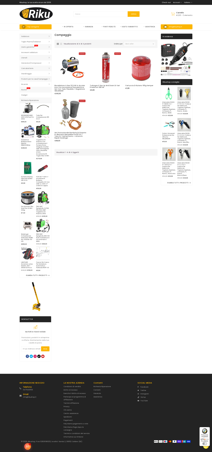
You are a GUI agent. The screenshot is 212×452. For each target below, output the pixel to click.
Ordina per (118, 44)
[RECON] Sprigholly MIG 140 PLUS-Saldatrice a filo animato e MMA (43, 237)
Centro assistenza (71, 413)
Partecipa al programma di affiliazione (75, 398)
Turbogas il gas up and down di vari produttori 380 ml (105, 86)
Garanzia (97, 393)
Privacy (67, 406)
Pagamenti (68, 420)
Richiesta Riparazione (102, 386)
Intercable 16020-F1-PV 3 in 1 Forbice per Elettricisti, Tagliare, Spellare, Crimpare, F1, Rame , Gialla (184, 106)
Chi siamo (68, 410)
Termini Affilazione (71, 403)
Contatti (97, 390)
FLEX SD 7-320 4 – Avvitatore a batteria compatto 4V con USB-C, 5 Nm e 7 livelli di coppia (43, 181)
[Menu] (208, 428)
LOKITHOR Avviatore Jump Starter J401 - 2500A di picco (27, 264)
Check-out (166, 2)
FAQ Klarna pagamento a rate (76, 424)
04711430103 (28, 390)
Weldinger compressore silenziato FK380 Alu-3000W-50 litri (27, 237)
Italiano (187, 2)
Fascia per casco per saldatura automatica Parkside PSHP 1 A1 (42, 264)
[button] (36, 26)
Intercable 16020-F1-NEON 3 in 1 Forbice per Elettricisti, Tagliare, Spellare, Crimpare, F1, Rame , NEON (168, 107)
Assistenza (98, 397)
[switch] (205, 443)
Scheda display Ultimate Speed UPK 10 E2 (27, 178)
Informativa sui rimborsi (73, 437)
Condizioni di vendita (72, 386)
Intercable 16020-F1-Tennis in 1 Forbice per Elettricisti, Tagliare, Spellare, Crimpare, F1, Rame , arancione (168, 168)
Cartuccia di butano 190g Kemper (139, 85)
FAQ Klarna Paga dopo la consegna (74, 428)
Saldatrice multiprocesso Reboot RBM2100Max (26, 142)
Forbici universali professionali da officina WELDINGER (168, 136)
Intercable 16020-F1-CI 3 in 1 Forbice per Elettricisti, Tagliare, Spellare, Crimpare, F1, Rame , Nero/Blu (184, 138)
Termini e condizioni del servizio (77, 433)
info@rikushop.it (29, 397)
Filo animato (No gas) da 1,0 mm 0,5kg (27, 208)
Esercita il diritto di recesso (75, 393)
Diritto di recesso (71, 390)
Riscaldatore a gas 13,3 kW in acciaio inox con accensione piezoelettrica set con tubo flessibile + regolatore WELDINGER (70, 88)
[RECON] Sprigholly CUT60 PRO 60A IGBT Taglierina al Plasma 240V (42, 210)
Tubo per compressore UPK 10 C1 (42, 117)
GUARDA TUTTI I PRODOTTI (36, 275)
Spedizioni (68, 417)
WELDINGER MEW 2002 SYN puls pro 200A (27, 117)
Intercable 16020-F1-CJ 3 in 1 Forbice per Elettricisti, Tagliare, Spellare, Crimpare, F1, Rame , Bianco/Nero (183, 169)
